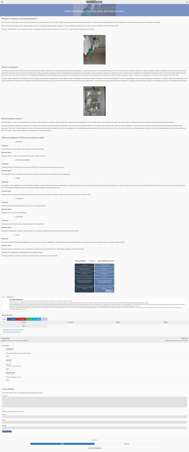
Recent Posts (10, 297)
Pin (119, 322)
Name (4, 414)
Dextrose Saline (16, 332)
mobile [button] (62, 444)
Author (3, 297)
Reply (7, 356)
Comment (5, 396)
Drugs (16, 330)
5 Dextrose (9, 332)
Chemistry (11, 330)
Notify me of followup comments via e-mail (13, 411)
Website (4, 425)
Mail (166, 322)
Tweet (71, 322)
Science (21, 330)
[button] (89, 448)
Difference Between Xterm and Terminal (176, 340)
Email (4, 420)
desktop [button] (126, 444)
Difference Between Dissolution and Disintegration (15, 340)
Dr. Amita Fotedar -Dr (16, 299)
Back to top (95, 440)
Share (24, 322)
